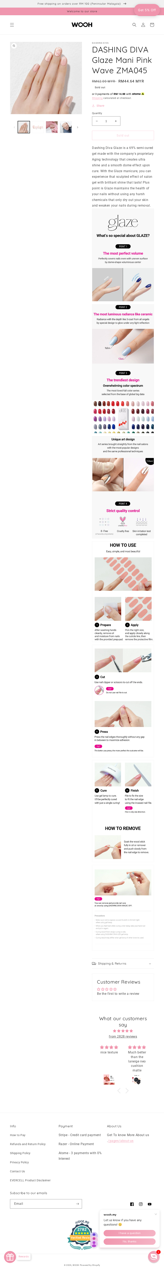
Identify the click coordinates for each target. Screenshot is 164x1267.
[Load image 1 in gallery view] (24, 127)
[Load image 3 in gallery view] (52, 127)
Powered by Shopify (90, 1265)
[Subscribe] (77, 1204)
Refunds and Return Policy (28, 1144)
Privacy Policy (19, 1162)
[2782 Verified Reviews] (82, 1251)
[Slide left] (14, 127)
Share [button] (100, 105)
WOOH (76, 1265)
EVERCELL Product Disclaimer (30, 1180)
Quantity (97, 113)
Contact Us (17, 1171)
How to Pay (18, 1135)
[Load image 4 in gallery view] (66, 127)
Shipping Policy (20, 1153)
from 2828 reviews (123, 1036)
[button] (12, 24)
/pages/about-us (121, 1141)
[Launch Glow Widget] (10, 1257)
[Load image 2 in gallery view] (38, 127)
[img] (123, 1031)
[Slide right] (77, 127)
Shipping (97, 98)
